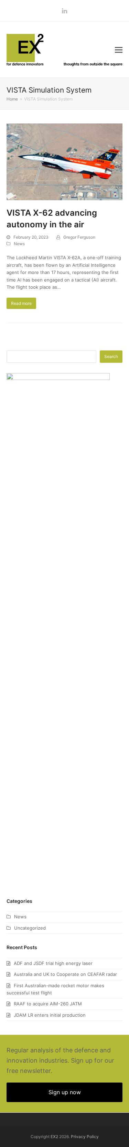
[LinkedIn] (64, 10)
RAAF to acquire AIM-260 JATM (48, 1003)
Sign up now (65, 1092)
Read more (21, 303)
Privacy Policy (85, 1136)
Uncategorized (30, 928)
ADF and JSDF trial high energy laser (53, 963)
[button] (118, 50)
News (19, 243)
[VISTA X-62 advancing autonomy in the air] (65, 161)
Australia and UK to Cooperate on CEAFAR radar (65, 974)
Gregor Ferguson (79, 237)
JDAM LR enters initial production (50, 1015)
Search (111, 356)
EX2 (54, 1136)
